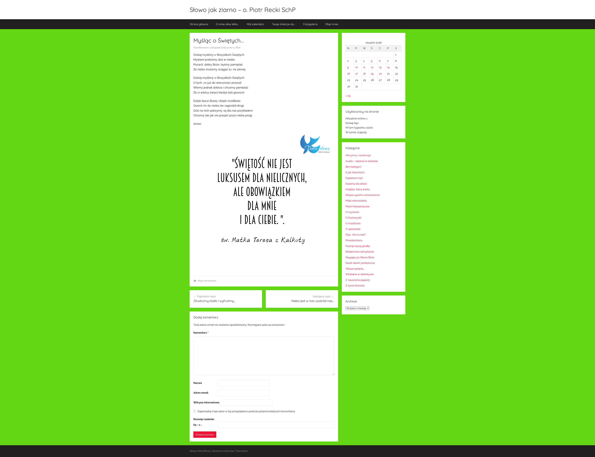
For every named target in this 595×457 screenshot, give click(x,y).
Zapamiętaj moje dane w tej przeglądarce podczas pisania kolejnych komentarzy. (246, 411)
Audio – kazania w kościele (362, 161)
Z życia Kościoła (355, 285)
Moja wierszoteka (207, 280)
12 (372, 67)
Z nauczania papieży (358, 280)
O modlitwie (353, 223)
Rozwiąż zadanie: (203, 419)
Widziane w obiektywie (360, 274)
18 (364, 73)
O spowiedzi (353, 229)
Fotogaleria (310, 24)
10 (356, 67)
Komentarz (201, 332)
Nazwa (197, 382)
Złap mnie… (332, 24)
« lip (348, 95)
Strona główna (199, 24)
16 (348, 73)
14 (388, 67)
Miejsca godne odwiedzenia (363, 195)
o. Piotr (236, 47)
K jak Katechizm (355, 172)
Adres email (200, 392)
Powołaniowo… (354, 240)
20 (380, 73)
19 (372, 73)
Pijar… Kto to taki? (356, 234)
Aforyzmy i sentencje (358, 155)
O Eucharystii (353, 217)
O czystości (352, 212)
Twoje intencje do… (283, 24)
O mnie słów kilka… (227, 24)
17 (356, 73)
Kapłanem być (354, 178)
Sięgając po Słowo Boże (360, 257)
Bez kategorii (353, 166)
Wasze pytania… (355, 268)
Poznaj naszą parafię (358, 246)
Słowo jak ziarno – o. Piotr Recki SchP (243, 9)
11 (364, 67)
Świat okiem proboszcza (360, 262)
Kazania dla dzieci (356, 183)
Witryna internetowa (206, 402)
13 (380, 67)
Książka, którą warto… (358, 189)
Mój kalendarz (255, 24)
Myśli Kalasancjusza (357, 206)
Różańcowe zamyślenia (360, 251)
